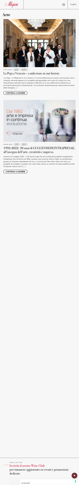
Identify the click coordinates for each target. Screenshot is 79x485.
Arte (16, 69)
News (24, 144)
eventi (24, 69)
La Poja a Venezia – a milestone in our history (31, 73)
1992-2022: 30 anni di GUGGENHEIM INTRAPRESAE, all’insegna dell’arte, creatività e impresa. (39, 150)
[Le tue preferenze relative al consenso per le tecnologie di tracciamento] (75, 481)
